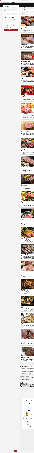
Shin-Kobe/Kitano (30, 388)
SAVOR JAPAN (2, 2)
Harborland (27, 377)
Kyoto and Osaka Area (7, 2)
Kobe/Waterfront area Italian (25, 379)
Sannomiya (22, 377)
